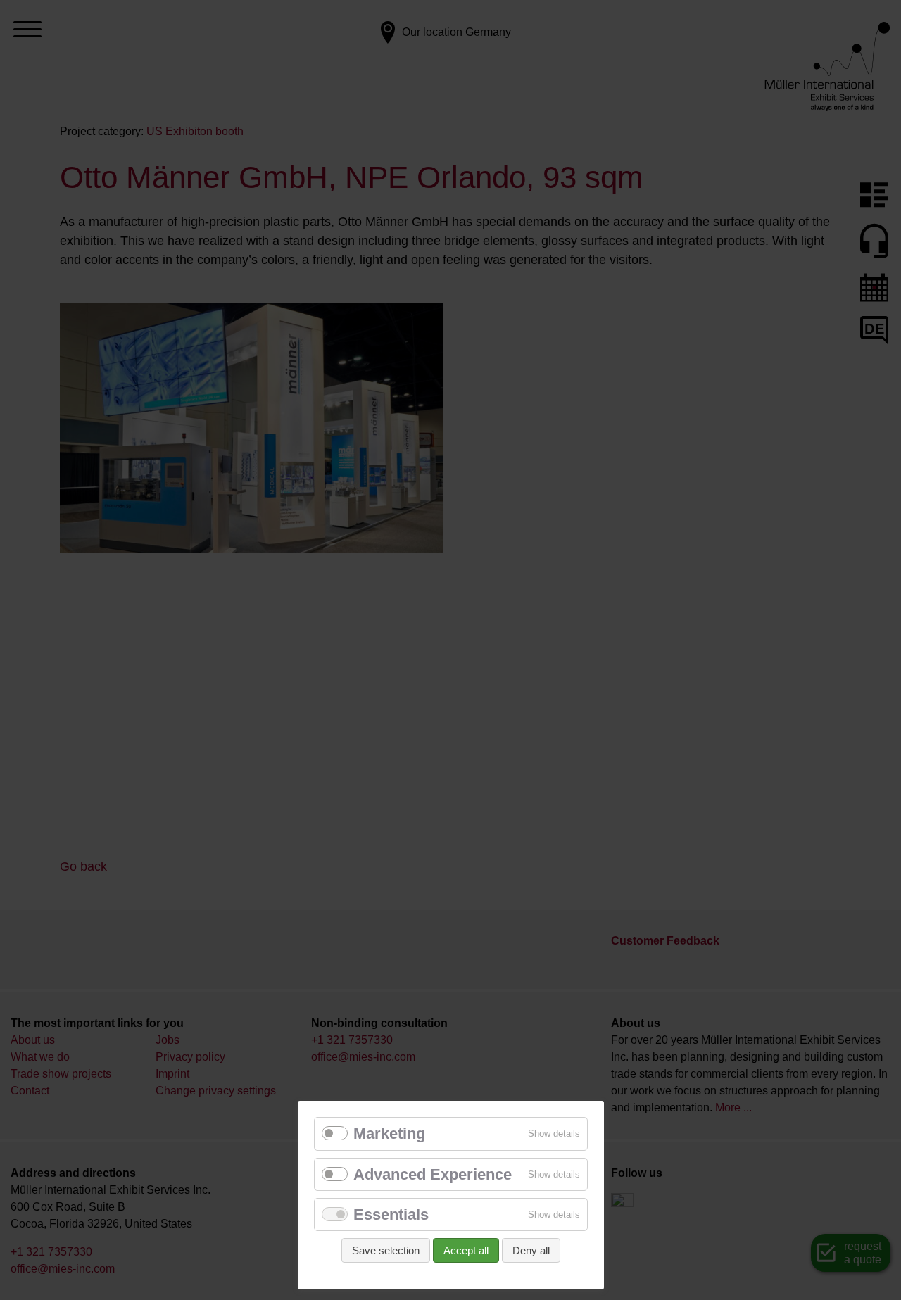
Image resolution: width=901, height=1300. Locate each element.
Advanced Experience (432, 1174)
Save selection (386, 1250)
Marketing (389, 1133)
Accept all (466, 1250)
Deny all (531, 1250)
